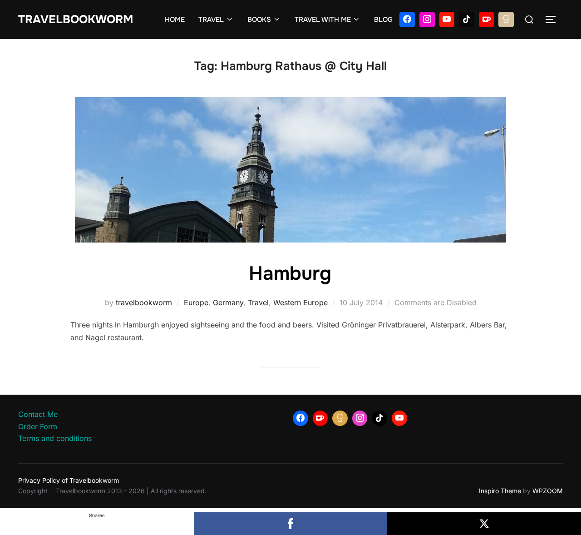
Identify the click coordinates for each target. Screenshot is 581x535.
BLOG (383, 19)
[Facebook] (407, 20)
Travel (258, 302)
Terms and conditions (55, 438)
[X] (484, 523)
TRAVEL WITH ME (323, 19)
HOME (175, 19)
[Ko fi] (487, 20)
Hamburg (290, 273)
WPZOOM (547, 491)
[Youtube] (447, 20)
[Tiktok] (467, 20)
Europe (196, 302)
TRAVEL (211, 19)
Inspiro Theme (500, 491)
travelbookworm (144, 302)
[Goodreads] (506, 20)
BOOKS (259, 19)
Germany (228, 302)
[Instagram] (427, 20)
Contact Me (38, 414)
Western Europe (300, 302)
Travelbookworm (75, 19)
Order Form (37, 426)
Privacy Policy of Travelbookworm (68, 480)
